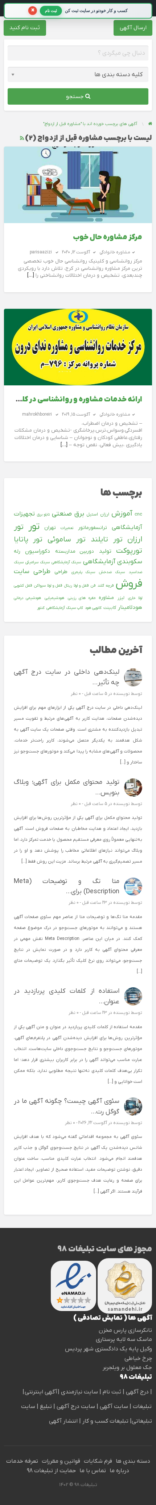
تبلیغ (45, 1406)
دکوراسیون (37, 551)
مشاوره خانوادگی (114, 252)
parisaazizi (41, 252)
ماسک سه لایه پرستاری (124, 1339)
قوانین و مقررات (61, 1461)
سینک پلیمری (83, 572)
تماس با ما (92, 1470)
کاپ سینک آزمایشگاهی (64, 607)
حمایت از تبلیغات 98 (51, 1470)
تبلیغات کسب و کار (105, 1421)
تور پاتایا (28, 539)
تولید (105, 551)
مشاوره (106, 597)
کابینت (109, 608)
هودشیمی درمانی (27, 597)
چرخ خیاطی (138, 1358)
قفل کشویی (23, 585)
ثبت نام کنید (24, 27)
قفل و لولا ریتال (76, 585)
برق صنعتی (68, 513)
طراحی (60, 571)
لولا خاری (135, 597)
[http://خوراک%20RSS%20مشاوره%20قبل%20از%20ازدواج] (22, 138)
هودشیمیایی (54, 597)
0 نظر (76, 694)
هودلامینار (130, 607)
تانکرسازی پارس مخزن (125, 1330)
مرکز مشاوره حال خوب (107, 237)
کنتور (41, 607)
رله (17, 551)
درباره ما (119, 1470)
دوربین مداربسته (74, 551)
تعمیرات (67, 527)
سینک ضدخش (112, 572)
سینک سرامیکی (37, 562)
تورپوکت (129, 551)
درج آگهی (136, 1392)
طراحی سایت (32, 571)
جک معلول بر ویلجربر (127, 1367)
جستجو (75, 96)
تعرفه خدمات (22, 1461)
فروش (129, 584)
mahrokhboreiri (37, 414)
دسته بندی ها (133, 1461)
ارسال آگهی (133, 27)
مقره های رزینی (81, 597)
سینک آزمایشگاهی (66, 562)
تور (34, 526)
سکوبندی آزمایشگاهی (112, 561)
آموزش (121, 513)
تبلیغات (141, 1406)
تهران (50, 527)
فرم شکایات (98, 1461)
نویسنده (121, 694)
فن (93, 585)
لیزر (121, 598)
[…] (30, 275)
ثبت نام (113, 1392)
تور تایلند (107, 539)
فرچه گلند (106, 585)
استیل (92, 514)
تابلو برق (43, 514)
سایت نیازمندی (79, 1392)
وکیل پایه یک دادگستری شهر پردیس (108, 1349)
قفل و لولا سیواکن (48, 585)
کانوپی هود (93, 607)
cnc (138, 514)
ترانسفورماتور (92, 527)
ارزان (104, 514)
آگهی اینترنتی (41, 1392)
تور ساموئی (67, 539)
